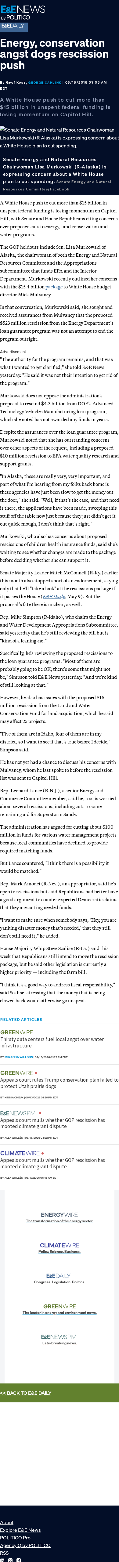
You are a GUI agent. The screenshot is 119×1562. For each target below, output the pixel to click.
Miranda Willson (19, 1057)
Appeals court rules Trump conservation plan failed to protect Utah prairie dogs (59, 1082)
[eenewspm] (19, 1113)
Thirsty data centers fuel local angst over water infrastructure (52, 1042)
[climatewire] (20, 1153)
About (6, 1522)
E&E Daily (54, 596)
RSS (4, 1552)
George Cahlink (44, 83)
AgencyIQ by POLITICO (25, 1545)
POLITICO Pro (15, 1537)
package (54, 287)
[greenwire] (17, 1032)
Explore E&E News (20, 1530)
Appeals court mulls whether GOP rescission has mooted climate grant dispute (52, 1123)
